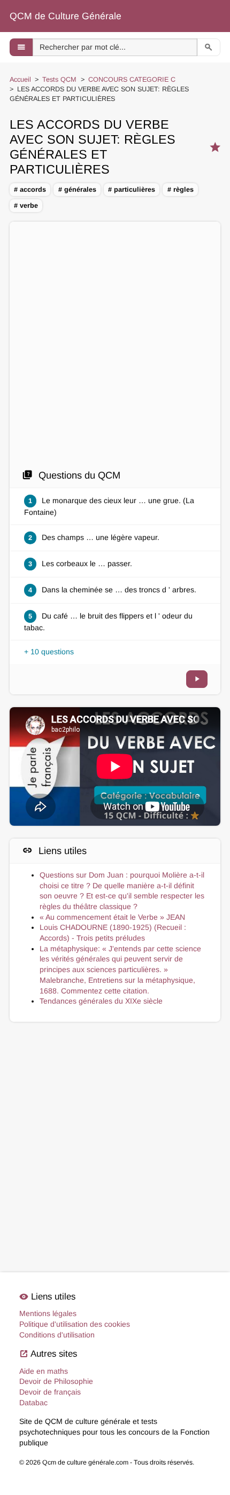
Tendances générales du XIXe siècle (101, 1001)
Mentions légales (47, 1313)
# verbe (26, 205)
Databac (33, 1402)
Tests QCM (59, 79)
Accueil (20, 79)
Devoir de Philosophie (56, 1381)
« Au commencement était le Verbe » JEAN (112, 917)
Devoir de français (50, 1392)
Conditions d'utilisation (57, 1334)
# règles (180, 189)
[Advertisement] (115, 348)
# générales (77, 189)
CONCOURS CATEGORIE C (131, 79)
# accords (30, 189)
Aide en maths (43, 1371)
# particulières (131, 189)
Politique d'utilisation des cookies (74, 1324)
